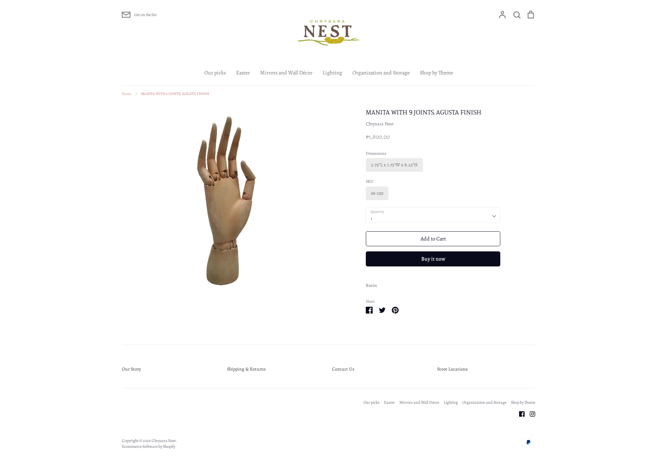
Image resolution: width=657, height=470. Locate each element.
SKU (369, 181)
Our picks (215, 73)
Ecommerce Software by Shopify (148, 446)
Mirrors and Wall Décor (286, 73)
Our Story (131, 369)
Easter (243, 73)
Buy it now (433, 258)
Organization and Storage (381, 73)
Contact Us (343, 369)
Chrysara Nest (380, 124)
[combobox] (433, 215)
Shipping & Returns (246, 369)
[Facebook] (519, 413)
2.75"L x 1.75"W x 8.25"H (394, 165)
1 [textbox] (371, 218)
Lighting (332, 73)
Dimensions (376, 153)
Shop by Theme (436, 73)
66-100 (377, 193)
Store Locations (452, 369)
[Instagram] (530, 413)
